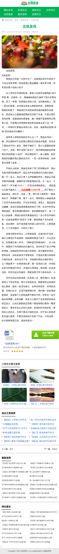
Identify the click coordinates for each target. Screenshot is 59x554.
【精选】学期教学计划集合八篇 (42, 463)
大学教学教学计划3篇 (10, 476)
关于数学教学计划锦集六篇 (12, 468)
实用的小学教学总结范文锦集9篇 (42, 489)
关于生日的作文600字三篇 (11, 516)
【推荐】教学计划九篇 (10, 529)
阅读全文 (26, 32)
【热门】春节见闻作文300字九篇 (42, 529)
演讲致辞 (8, 14)
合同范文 (50, 10)
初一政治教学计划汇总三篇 (40, 480)
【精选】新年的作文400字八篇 (41, 533)
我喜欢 (54, 449)
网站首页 (8, 10)
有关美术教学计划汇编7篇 (11, 489)
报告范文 (36, 10)
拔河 (11, 449)
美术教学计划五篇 (36, 476)
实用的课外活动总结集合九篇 (41, 538)
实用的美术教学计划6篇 (11, 480)
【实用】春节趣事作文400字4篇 (42, 521)
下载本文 (34, 32)
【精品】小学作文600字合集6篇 (14, 542)
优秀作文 (36, 14)
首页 (16, 20)
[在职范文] (30, 3)
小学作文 (35, 20)
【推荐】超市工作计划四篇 (40, 542)
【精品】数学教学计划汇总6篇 (13, 493)
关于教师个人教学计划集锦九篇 (14, 497)
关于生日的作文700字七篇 (11, 533)
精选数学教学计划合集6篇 (39, 493)
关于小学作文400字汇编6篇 (12, 538)
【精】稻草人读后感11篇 (11, 512)
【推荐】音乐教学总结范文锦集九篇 (43, 485)
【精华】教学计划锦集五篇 (16, 441)
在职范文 (24, 551)
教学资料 (22, 14)
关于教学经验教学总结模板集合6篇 (15, 485)
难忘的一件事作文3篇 (10, 521)
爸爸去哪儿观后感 (11, 432)
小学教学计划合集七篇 (38, 525)
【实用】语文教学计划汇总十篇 (14, 463)
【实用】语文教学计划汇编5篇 (41, 468)
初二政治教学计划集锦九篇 (40, 472)
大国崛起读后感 (10, 424)
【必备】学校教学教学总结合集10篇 (15, 525)
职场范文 (22, 10)
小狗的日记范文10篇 (37, 516)
